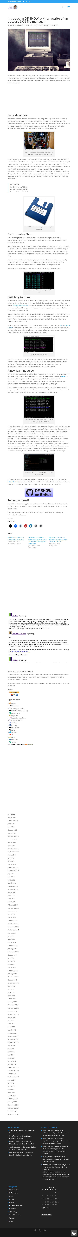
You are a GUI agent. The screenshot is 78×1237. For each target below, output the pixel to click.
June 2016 (11, 914)
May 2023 (11, 827)
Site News (12, 1209)
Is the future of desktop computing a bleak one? (16, 539)
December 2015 (13, 924)
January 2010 (12, 1102)
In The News (13, 1193)
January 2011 (12, 1064)
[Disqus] (39, 585)
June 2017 (11, 896)
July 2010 (11, 1083)
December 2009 (13, 1105)
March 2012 (12, 1030)
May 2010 (11, 1089)
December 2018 (13, 867)
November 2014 (13, 952)
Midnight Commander (20, 305)
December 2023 (13, 820)
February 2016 (13, 921)
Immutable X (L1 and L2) (19, 711)
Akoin (13, 737)
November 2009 (13, 1108)
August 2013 (12, 986)
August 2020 (12, 842)
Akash (13, 735)
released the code (14, 482)
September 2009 (13, 1114)
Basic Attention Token (18, 718)
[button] (74, 1233)
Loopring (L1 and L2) (18, 708)
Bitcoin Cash (15, 713)
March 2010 (12, 1096)
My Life (37, 25)
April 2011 (11, 1058)
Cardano (14, 723)
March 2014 (12, 967)
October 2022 (12, 830)
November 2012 (13, 1008)
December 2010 (13, 1067)
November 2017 (13, 889)
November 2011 (13, 1039)
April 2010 (11, 1092)
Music (11, 1196)
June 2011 (11, 1052)
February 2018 (13, 886)
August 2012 (12, 1017)
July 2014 (11, 958)
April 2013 (11, 996)
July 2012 (11, 1020)
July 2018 (11, 874)
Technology (44, 25)
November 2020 (13, 836)
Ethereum (14, 706)
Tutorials (12, 1218)
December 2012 (13, 1005)
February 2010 (13, 1099)
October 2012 (12, 1011)
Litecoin (14, 725)
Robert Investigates (15, 1205)
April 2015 (11, 939)
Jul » (47, 1208)
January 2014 (12, 974)
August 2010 (12, 1080)
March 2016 (12, 917)
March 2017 (12, 902)
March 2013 (12, 999)
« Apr (43, 1208)
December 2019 (13, 849)
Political (12, 1202)
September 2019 (13, 852)
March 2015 (12, 942)
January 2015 (12, 949)
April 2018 (11, 880)
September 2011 (13, 1042)
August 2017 (12, 892)
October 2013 (12, 980)
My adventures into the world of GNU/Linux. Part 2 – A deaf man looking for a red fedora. (37, 541)
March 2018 (12, 883)
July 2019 (11, 858)
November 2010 (13, 1071)
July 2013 (11, 989)
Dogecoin (14, 716)
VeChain (14, 732)
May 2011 (11, 1055)
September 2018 (13, 871)
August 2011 (12, 1046)
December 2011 (13, 1036)
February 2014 (13, 971)
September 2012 (13, 1014)
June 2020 (11, 846)
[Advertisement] (39, 99)
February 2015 (13, 945)
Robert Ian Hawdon (16, 25)
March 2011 (12, 1061)
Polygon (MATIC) (16, 720)
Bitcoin (13, 703)
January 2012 (12, 1033)
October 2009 (12, 1111)
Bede (63, 376)
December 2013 (13, 977)
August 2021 (12, 833)
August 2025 (12, 817)
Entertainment (14, 1190)
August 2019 (12, 855)
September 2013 (13, 983)
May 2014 (11, 964)
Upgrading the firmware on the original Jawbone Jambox (54, 1151)
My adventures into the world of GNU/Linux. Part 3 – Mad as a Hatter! (58, 540)
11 (45, 1199)
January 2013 (12, 1002)
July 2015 (11, 936)
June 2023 (11, 824)
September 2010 (13, 1077)
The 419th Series (15, 1215)
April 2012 (11, 1027)
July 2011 (11, 1049)
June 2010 (11, 1086)
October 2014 (12, 955)
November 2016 (13, 908)
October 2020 (12, 839)
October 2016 (12, 911)
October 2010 (12, 1074)
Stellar (13, 730)
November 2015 (13, 927)
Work (11, 1221)
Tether (13, 742)
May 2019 (11, 861)
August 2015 (12, 933)
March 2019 (12, 864)
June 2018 (11, 877)
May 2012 (11, 1024)
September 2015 (13, 930)
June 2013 (11, 992)
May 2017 (11, 899)
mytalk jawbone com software (53, 1157)
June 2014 (11, 961)
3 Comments (54, 25)
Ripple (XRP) (15, 728)
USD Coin (14, 740)
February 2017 (13, 905)
